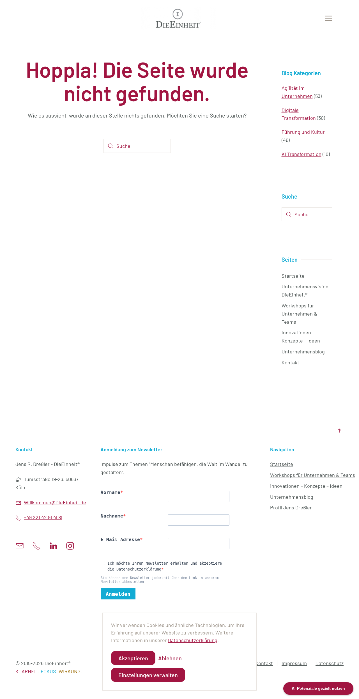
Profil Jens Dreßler (291, 507)
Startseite (293, 276)
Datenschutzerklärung (192, 640)
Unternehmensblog (303, 351)
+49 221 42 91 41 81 (43, 517)
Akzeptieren (133, 658)
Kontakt (290, 362)
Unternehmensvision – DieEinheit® (307, 290)
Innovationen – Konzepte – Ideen (301, 336)
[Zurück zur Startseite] (179, 18)
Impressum (294, 663)
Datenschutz (330, 663)
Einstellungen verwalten (148, 675)
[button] (328, 18)
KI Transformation (301, 154)
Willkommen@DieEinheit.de (55, 502)
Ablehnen (170, 658)
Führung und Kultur (303, 132)
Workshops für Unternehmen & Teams (299, 313)
